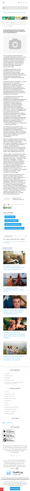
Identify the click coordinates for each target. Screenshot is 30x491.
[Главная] (3, 22)
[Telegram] (11, 208)
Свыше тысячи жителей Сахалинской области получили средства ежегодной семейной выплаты (14, 335)
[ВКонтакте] (4, 208)
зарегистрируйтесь (13, 241)
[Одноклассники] (6, 208)
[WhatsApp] (8, 208)
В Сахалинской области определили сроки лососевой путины (13, 289)
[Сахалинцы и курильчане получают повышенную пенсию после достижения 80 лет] (15, 257)
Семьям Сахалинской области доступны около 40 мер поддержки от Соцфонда (13, 358)
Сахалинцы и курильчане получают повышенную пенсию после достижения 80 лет (14, 267)
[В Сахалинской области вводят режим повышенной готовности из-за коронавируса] (15, 43)
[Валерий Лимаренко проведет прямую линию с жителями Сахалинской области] (15, 301)
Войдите (5, 241)
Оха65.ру (5, 460)
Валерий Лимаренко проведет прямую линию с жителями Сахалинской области (13, 312)
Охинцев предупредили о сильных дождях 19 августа (15, 12)
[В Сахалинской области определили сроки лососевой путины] (15, 279)
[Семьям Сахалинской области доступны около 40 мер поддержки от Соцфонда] (15, 347)
